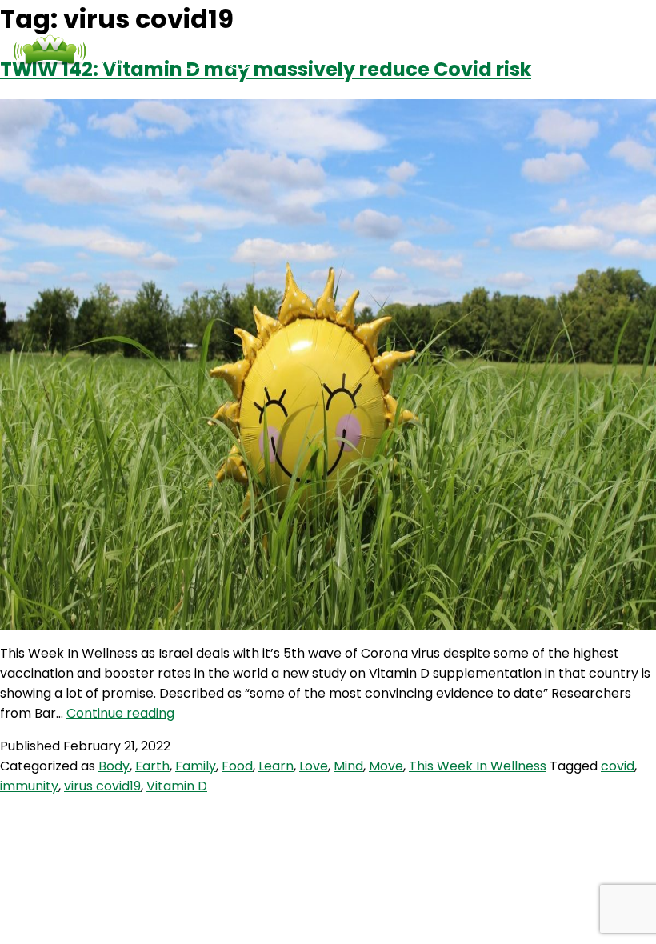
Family (195, 766)
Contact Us (435, 51)
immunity (29, 786)
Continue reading (120, 713)
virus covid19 (102, 786)
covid (617, 766)
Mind (348, 766)
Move (386, 766)
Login (514, 51)
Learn (276, 766)
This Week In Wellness (477, 766)
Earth (152, 766)
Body (114, 766)
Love (313, 766)
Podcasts (342, 51)
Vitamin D (176, 786)
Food (237, 766)
